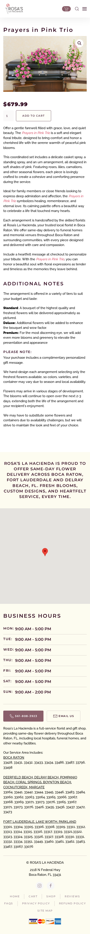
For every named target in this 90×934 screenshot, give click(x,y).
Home (15, 896)
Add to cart (33, 115)
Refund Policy (72, 903)
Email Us (66, 716)
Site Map (45, 910)
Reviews (72, 896)
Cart (33, 896)
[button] (77, 9)
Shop (51, 896)
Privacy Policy (36, 903)
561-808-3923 (26, 716)
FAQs (8, 903)
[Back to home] (13, 9)
